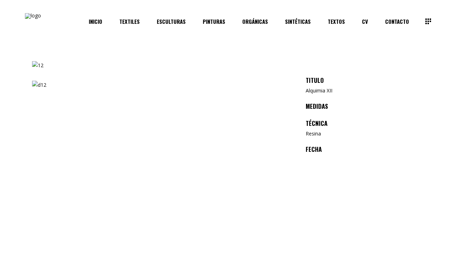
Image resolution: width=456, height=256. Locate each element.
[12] (161, 65)
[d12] (161, 85)
